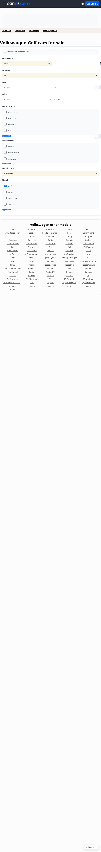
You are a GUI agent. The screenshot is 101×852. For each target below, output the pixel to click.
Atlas (88, 229)
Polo (69, 268)
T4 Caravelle (12, 279)
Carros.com (6, 31)
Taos (32, 282)
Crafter (88, 240)
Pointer (50, 268)
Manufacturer (8, 168)
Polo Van (88, 268)
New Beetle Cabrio (88, 261)
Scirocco (31, 275)
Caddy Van (88, 236)
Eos (12, 247)
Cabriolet (50, 236)
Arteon (69, 229)
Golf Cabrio (32, 250)
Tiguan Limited (88, 282)
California (12, 240)
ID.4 (88, 254)
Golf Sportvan (50, 254)
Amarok (31, 229)
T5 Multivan (88, 279)
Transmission (8, 140)
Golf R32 (12, 254)
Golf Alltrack (12, 250)
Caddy (69, 236)
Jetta (13, 257)
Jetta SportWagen (69, 257)
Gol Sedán (88, 247)
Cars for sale (20, 31)
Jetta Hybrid (50, 257)
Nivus (12, 265)
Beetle (31, 233)
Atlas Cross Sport (12, 233)
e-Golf (12, 289)
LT (88, 257)
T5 (50, 279)
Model (5, 180)
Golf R (88, 250)
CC (13, 236)
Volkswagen (34, 31)
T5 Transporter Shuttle (12, 282)
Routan (69, 272)
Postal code (7, 58)
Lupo (31, 261)
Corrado (69, 240)
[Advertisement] (50, 20)
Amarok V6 (50, 229)
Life (12, 261)
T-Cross (69, 275)
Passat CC (69, 265)
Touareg (12, 286)
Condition (6, 70)
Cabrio (31, 236)
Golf (12, 229)
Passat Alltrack (50, 265)
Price (4, 94)
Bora (69, 233)
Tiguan (50, 282)
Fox (50, 247)
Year (4, 82)
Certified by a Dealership (18, 51)
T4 (88, 275)
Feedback (92, 847)
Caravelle (31, 240)
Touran (32, 286)
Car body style (8, 106)
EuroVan (31, 247)
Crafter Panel (31, 243)
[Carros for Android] (82, 3)
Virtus (88, 286)
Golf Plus (69, 250)
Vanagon (50, 286)
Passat (31, 265)
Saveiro (12, 275)
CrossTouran (88, 243)
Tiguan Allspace (69, 282)
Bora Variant (88, 233)
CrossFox (69, 243)
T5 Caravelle (69, 279)
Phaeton (31, 268)
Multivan (50, 261)
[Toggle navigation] (4, 4)
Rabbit (31, 272)
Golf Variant (69, 254)
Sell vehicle (92, 3)
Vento (69, 286)
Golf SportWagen (31, 254)
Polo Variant (12, 272)
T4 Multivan (31, 279)
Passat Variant (88, 265)
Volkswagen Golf (50, 31)
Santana (88, 272)
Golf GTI (50, 250)
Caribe (50, 240)
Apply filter (6, 136)
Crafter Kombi (13, 243)
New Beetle (69, 261)
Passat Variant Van (13, 268)
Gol (69, 247)
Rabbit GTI (50, 272)
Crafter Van (50, 243)
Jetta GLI (31, 257)
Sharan (50, 275)
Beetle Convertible (50, 233)
